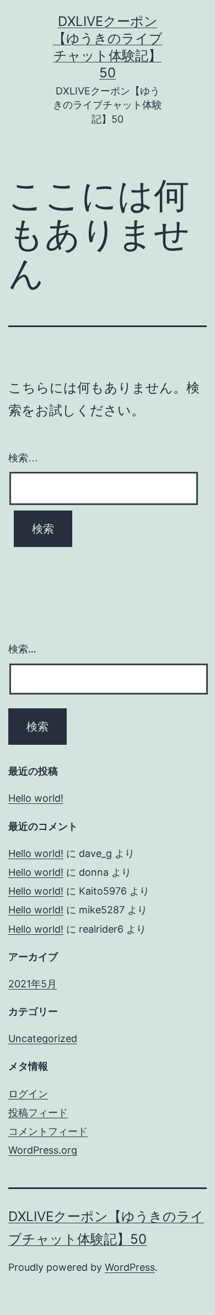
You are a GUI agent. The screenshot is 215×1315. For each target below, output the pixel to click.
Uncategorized (42, 1038)
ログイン (28, 1094)
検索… (23, 458)
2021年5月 (32, 984)
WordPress (130, 1267)
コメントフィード (48, 1131)
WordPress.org (42, 1150)
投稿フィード (38, 1112)
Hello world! (35, 798)
